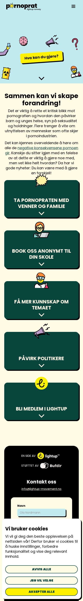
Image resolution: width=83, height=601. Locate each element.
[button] (73, 6)
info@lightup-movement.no (41, 489)
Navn (21, 506)
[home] (22, 6)
